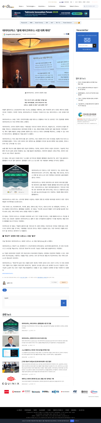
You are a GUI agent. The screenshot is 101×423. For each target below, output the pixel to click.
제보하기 (64, 282)
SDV (47, 22)
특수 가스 (58, 22)
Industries (41, 6)
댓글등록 (6, 298)
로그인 (76, 2)
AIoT (52, 22)
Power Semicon (67, 22)
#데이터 (4, 273)
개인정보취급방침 (27, 410)
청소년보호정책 (42, 410)
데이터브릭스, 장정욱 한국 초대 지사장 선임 (34, 338)
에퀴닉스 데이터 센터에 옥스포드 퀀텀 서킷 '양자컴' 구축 (38, 379)
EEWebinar (62, 6)
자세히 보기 (77, 420)
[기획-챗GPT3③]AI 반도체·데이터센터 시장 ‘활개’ (36, 361)
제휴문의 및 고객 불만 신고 (58, 410)
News (20, 6)
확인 (72, 420)
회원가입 (80, 2)
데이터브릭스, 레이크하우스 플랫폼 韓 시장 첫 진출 (36, 323)
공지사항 (88, 2)
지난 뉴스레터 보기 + (87, 49)
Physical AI (24, 22)
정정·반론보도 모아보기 (42, 277)
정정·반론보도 (66, 2)
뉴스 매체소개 (19, 410)
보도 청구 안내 (23, 277)
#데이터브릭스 (9, 273)
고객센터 (84, 2)
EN (73, 2)
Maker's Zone (74, 6)
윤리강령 (67, 410)
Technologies (30, 6)
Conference (51, 6)
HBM (31, 22)
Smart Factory (39, 22)
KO (71, 2)
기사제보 (49, 410)
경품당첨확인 (95, 2)
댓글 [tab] (5, 290)
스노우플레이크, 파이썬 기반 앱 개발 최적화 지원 (36, 350)
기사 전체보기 (54, 282)
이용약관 (35, 410)
